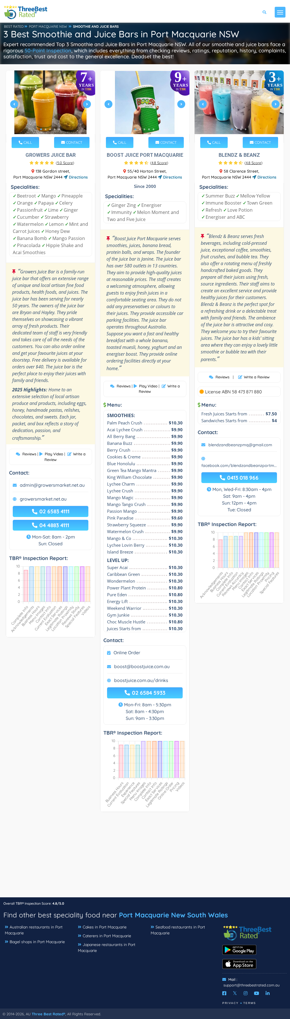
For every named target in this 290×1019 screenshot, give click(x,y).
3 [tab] (50, 129)
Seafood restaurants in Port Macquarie (178, 930)
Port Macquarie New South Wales (173, 915)
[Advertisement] (145, 857)
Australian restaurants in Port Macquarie (34, 930)
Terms (249, 1003)
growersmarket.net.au (43, 499)
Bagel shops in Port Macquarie (37, 941)
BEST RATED (14, 26)
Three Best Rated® (48, 1014)
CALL (27, 142)
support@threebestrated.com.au (251, 985)
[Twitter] (235, 993)
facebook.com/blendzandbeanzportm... (239, 465)
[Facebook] (224, 993)
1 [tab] (41, 129)
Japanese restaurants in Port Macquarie (106, 947)
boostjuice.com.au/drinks (141, 680)
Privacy (230, 1003)
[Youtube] (256, 993)
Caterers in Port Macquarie (107, 935)
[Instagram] (246, 993)
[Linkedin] (268, 993)
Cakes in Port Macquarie (105, 927)
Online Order (127, 652)
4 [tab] (55, 129)
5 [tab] (59, 129)
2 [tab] (45, 129)
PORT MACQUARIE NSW (48, 26)
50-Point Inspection (48, 50)
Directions (78, 177)
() (65, 162)
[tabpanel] (50, 106)
